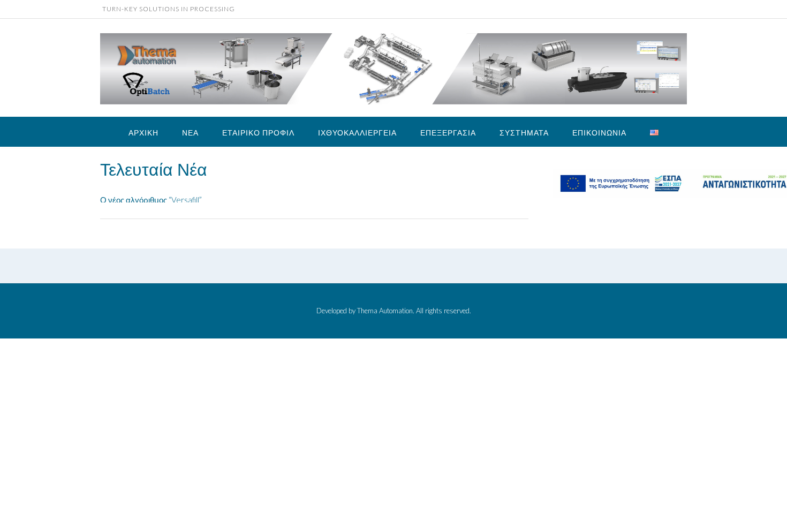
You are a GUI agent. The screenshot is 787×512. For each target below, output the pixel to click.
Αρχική (143, 132)
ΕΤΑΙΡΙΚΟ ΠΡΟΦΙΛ (258, 132)
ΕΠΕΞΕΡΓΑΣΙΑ (448, 132)
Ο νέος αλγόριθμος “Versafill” (151, 191)
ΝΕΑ (190, 132)
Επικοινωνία (599, 132)
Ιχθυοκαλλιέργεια (357, 132)
